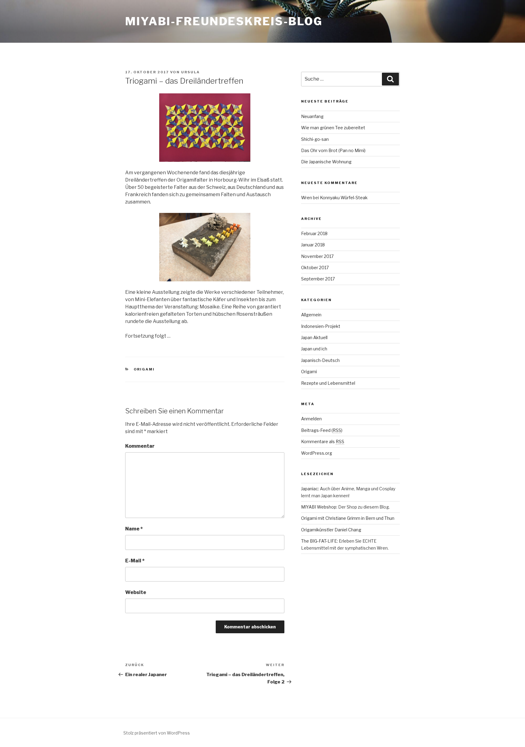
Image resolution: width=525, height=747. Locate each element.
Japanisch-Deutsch (320, 360)
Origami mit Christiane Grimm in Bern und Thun (347, 518)
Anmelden (311, 418)
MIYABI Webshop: (319, 506)
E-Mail (135, 561)
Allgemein (311, 314)
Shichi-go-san (315, 139)
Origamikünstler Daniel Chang (331, 529)
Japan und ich (314, 348)
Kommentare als (322, 441)
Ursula (190, 72)
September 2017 (318, 278)
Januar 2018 (313, 244)
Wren (306, 197)
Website (135, 592)
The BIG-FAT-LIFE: (319, 541)
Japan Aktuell (314, 337)
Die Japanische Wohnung (326, 161)
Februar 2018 (314, 233)
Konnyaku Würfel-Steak (344, 197)
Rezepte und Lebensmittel (328, 383)
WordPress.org (316, 453)
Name (134, 529)
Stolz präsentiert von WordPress (156, 732)
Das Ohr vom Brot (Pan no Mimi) (333, 150)
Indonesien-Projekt (320, 326)
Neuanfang (312, 116)
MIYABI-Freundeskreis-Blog (224, 21)
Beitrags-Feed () (321, 430)
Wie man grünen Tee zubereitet (333, 127)
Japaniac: (310, 488)
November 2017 (317, 256)
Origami (144, 369)
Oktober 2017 (315, 267)
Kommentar (140, 446)
